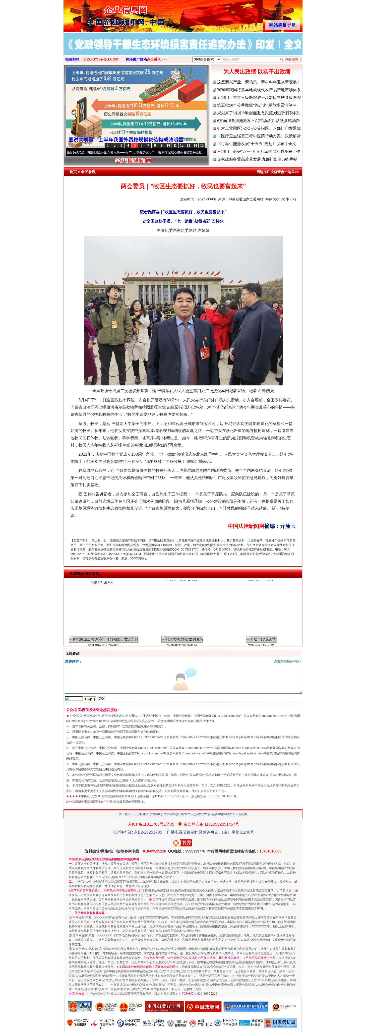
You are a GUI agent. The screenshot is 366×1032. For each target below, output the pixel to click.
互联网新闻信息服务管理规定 (142, 726)
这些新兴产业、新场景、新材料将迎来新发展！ (259, 82)
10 (168, 145)
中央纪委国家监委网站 (246, 199)
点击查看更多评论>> (288, 661)
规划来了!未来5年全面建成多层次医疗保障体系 (258, 113)
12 (181, 145)
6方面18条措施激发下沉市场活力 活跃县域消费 (258, 121)
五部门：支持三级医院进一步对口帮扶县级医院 (259, 97)
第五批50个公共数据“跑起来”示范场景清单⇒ (256, 105)
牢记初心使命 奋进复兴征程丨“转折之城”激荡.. (163, 152)
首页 (73, 172)
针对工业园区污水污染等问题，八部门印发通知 (259, 128)
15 (202, 145)
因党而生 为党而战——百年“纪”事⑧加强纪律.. (93, 152)
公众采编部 (140, 814)
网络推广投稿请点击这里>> (277, 172)
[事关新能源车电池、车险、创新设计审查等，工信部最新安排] (183, 49)
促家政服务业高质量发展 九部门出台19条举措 (257, 159)
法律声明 (156, 814)
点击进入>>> (157, 59)
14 (195, 145)
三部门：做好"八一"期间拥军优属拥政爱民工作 (258, 151)
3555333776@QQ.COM (101, 59)
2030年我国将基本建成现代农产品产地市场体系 (259, 90)
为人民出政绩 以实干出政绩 (257, 71)
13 (188, 145)
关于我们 (125, 814)
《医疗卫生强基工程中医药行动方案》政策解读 (259, 136)
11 (175, 145)
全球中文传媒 (104, 14)
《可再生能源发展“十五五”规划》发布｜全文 (256, 144)
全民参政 (88, 172)
